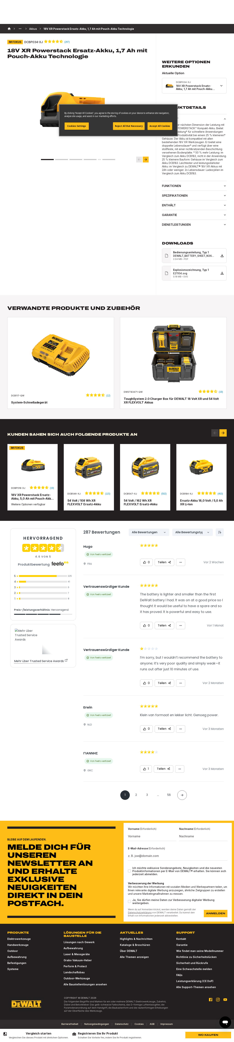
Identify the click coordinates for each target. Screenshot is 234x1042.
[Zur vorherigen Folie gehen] (139, 159)
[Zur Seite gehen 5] (108, 159)
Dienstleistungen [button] (176, 224)
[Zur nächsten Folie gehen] (146, 159)
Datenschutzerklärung (140, 912)
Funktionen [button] (171, 186)
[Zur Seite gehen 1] (47, 159)
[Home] (9, 29)
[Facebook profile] (211, 1000)
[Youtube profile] (225, 1000)
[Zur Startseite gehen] (26, 1004)
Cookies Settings (76, 126)
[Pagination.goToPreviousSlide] (215, 433)
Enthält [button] (169, 205)
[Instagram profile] (218, 1000)
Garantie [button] (169, 215)
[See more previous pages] (20, 28)
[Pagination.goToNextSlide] (223, 433)
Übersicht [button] (170, 119)
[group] (35, 1035)
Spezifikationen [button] (175, 195)
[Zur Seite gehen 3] (75, 159)
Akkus (33, 28)
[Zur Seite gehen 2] (61, 159)
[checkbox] (129, 870)
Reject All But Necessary (129, 126)
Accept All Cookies (160, 126)
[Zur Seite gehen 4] (90, 159)
